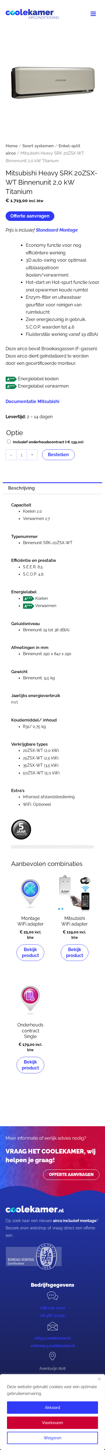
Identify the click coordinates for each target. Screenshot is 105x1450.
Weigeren (52, 1438)
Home (12, 145)
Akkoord (52, 1407)
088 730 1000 (52, 1308)
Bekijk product (30, 952)
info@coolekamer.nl (52, 1338)
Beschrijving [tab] (21, 488)
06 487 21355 (52, 1315)
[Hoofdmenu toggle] (93, 14)
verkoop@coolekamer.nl (53, 1345)
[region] (52, 1412)
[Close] (99, 1379)
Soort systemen (38, 145)
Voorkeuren (52, 1422)
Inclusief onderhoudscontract (48, 442)
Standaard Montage (57, 230)
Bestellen (58, 454)
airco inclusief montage (74, 1220)
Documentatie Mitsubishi (32, 401)
